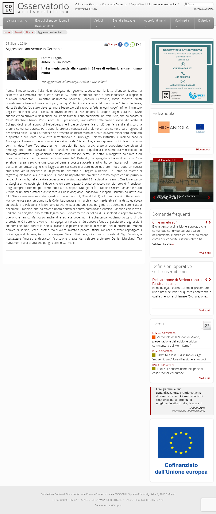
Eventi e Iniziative (124, 20)
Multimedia (181, 20)
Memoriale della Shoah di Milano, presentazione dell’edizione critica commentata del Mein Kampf (176, 341)
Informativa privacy (86, 9)
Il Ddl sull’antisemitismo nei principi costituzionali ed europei (177, 371)
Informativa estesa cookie (162, 4)
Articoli (98, 20)
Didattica (204, 20)
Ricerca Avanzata (203, 9)
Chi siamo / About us (87, 4)
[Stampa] (106, 44)
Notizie (29, 32)
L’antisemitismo (17, 20)
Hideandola (203, 149)
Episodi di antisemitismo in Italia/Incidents (52, 23)
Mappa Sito (137, 4)
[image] (22, 69)
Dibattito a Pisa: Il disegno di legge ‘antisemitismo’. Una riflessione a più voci (179, 357)
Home (7, 32)
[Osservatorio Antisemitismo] (44, 8)
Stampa (112, 44)
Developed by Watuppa (108, 505)
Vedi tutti (204, 253)
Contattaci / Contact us (115, 4)
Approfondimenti (155, 20)
